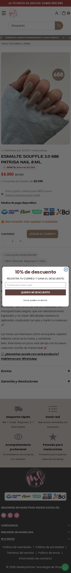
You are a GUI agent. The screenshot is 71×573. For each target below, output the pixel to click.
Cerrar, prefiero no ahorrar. (35, 300)
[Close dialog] (66, 270)
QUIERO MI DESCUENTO (35, 292)
